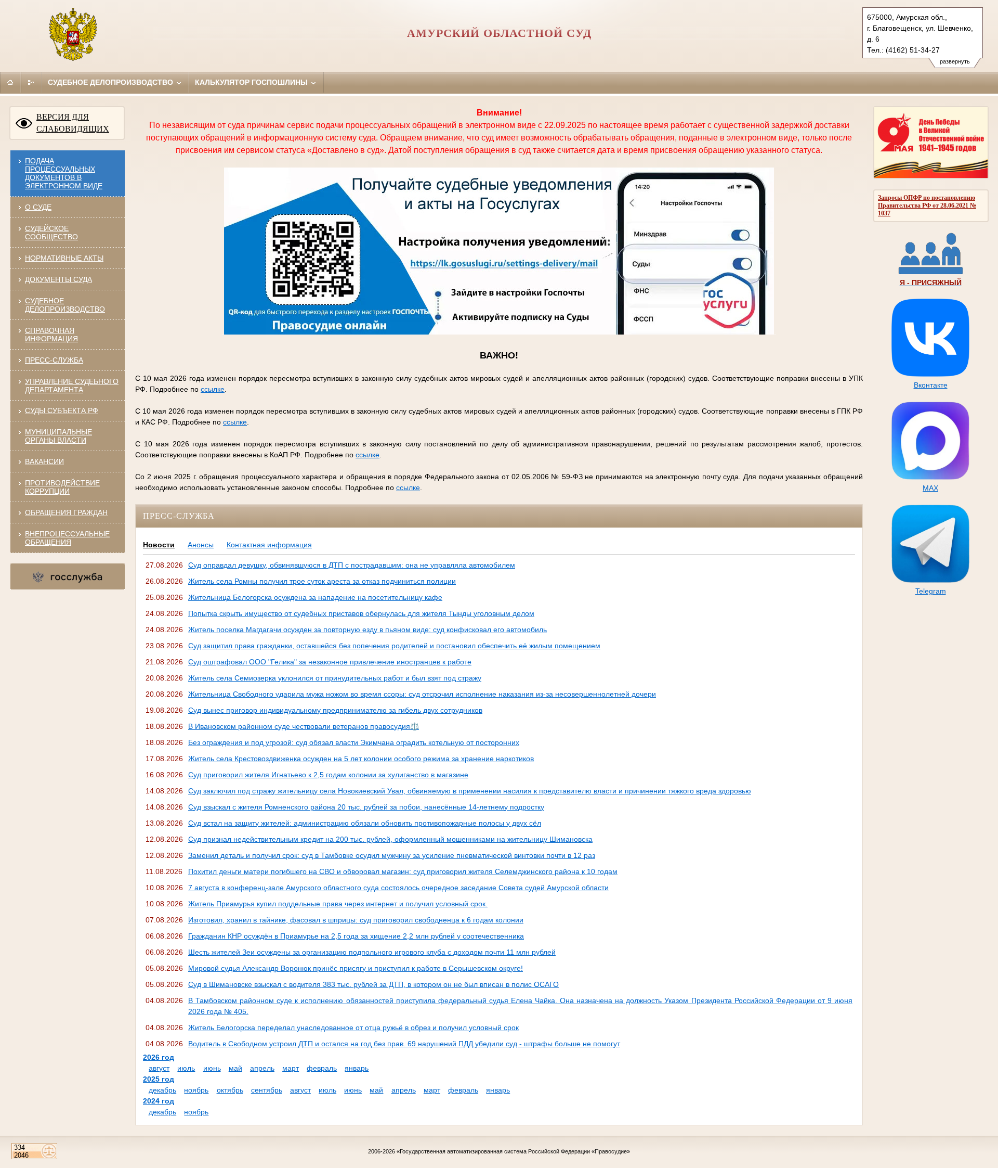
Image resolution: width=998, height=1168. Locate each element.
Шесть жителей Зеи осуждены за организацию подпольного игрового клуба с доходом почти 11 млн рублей (372, 952)
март (290, 1068)
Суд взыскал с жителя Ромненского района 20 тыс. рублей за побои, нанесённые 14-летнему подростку (366, 807)
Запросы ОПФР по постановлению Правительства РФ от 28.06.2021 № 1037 (927, 205)
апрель (262, 1068)
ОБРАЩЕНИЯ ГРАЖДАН (66, 512)
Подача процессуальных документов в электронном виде (63, 173)
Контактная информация (269, 545)
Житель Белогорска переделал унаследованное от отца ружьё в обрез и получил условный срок (353, 1027)
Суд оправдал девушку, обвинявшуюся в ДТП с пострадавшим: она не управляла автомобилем (351, 565)
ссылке (213, 389)
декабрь (162, 1090)
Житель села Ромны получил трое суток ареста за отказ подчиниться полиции (322, 581)
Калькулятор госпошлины (252, 82)
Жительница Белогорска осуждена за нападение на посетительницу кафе (315, 597)
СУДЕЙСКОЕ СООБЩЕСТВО (51, 232)
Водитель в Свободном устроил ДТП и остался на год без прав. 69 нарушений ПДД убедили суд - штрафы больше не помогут (404, 1043)
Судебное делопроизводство (111, 82)
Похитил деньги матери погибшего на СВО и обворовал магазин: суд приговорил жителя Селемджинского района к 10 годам (403, 871)
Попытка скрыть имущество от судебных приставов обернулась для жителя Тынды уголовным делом (361, 613)
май (235, 1068)
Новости (159, 545)
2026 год (158, 1057)
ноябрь (196, 1090)
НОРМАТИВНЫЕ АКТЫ (64, 258)
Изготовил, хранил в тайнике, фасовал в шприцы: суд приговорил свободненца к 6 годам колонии (355, 920)
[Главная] (10, 82)
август (159, 1068)
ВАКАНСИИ (44, 461)
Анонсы (201, 545)
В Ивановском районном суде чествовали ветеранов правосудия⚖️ (303, 726)
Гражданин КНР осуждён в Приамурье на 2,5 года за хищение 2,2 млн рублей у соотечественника (356, 936)
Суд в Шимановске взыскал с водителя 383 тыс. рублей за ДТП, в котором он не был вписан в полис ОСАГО (373, 984)
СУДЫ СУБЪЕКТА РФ (61, 410)
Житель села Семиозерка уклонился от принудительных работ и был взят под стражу (334, 678)
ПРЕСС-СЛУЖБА (54, 360)
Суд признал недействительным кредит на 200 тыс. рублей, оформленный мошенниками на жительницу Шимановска (390, 839)
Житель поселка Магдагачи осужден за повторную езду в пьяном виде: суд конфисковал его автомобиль (367, 629)
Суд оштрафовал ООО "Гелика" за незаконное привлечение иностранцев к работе (329, 662)
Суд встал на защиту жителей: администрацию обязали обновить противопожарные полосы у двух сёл (364, 823)
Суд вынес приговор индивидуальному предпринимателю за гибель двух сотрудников (335, 710)
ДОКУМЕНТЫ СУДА (58, 279)
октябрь (230, 1090)
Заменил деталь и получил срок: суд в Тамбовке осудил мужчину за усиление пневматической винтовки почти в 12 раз (391, 855)
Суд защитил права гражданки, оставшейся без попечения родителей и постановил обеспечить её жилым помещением (394, 645)
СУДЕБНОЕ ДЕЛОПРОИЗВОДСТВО (65, 305)
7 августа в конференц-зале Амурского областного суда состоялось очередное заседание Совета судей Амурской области (398, 887)
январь (357, 1068)
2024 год (158, 1101)
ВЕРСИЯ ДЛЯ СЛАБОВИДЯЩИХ (72, 122)
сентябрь (266, 1090)
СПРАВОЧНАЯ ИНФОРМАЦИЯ (51, 334)
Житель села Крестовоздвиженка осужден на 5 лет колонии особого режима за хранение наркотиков (361, 758)
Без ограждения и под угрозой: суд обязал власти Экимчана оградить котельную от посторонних (353, 742)
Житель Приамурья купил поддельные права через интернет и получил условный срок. (338, 904)
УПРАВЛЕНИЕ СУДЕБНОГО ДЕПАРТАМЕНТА (72, 385)
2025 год (158, 1079)
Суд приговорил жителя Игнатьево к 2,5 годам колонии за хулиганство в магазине (328, 775)
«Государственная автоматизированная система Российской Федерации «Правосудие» (513, 1151)
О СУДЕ (38, 207)
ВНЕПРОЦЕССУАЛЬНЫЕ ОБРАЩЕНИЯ (67, 538)
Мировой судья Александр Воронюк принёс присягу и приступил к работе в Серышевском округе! (355, 968)
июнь (212, 1068)
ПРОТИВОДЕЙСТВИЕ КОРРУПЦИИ (62, 487)
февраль (322, 1068)
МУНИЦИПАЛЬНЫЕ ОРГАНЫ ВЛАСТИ (58, 436)
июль (186, 1068)
